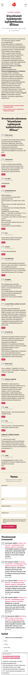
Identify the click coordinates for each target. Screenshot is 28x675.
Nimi (3, 499)
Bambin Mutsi (7, 647)
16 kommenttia (15, 30)
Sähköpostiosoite (6, 506)
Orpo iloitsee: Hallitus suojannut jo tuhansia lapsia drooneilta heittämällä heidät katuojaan (15, 618)
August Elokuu (13, 28)
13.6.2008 (23, 28)
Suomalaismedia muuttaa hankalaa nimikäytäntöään (11, 657)
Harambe (6, 644)
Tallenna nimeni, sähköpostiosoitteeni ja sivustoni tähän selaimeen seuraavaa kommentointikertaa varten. (14, 521)
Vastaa (3, 155)
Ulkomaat (17, 12)
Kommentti (4, 485)
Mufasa (5, 641)
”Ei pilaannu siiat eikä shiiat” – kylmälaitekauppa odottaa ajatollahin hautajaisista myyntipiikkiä (15, 545)
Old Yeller (6, 651)
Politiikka (11, 12)
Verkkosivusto (5, 513)
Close (26, 653)
